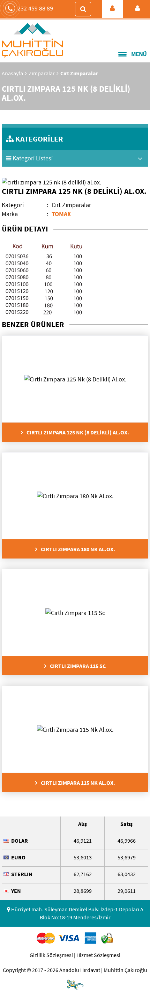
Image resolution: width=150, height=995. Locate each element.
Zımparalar (42, 73)
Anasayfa (12, 73)
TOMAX (61, 214)
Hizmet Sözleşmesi (98, 954)
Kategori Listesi (32, 158)
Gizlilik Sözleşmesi (51, 954)
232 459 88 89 (35, 8)
